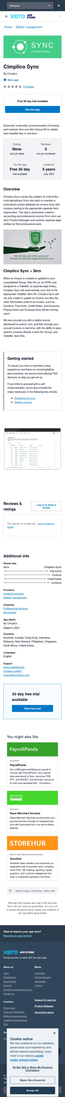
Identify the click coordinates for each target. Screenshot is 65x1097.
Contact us (8, 993)
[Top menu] (59, 16)
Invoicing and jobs (13, 593)
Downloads (40, 981)
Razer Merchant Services (25, 813)
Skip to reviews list (23, 524)
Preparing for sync (24, 398)
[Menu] (6, 16)
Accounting (9, 612)
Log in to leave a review (46, 506)
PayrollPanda (18, 765)
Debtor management (15, 597)
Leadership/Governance (15, 1020)
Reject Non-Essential (32, 1080)
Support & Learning (45, 1000)
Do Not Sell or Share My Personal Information (32, 1068)
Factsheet (40, 973)
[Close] (59, 5)
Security (7, 985)
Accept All (32, 1090)
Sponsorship (9, 981)
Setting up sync (23, 402)
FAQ (5, 1024)
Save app (13, 80)
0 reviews (28, 86)
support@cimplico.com (16, 675)
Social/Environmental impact (17, 989)
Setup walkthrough (13, 667)
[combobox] (36, 890)
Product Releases (44, 1006)
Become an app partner (17, 936)
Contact (38, 985)
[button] (32, 246)
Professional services (15, 608)
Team (6, 973)
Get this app (32, 109)
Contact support (12, 671)
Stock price (9, 1008)
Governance (9, 977)
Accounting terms (44, 1012)
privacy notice (28, 1060)
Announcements (43, 977)
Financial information (13, 1012)
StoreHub (15, 859)
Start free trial (32, 708)
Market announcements (15, 1016)
